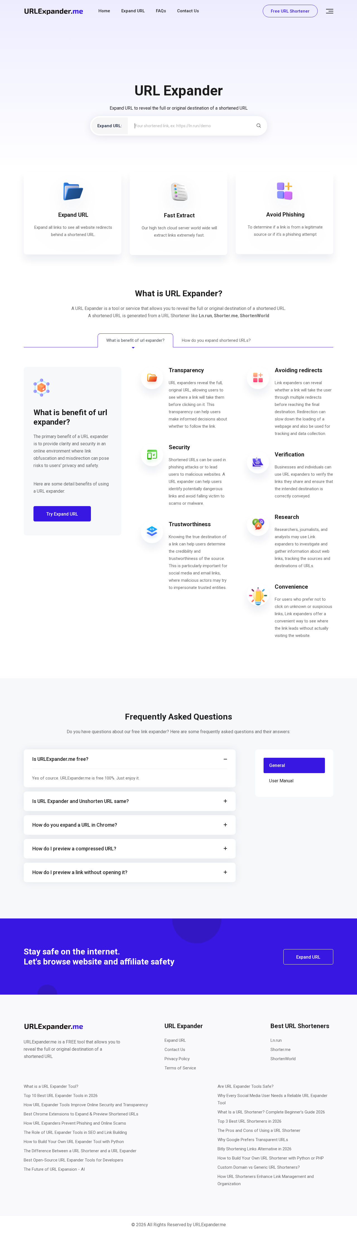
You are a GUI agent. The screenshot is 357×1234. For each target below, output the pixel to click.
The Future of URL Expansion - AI (54, 1169)
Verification (289, 454)
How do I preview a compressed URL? (74, 848)
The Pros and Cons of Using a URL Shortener (259, 1130)
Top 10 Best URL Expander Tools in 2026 (61, 1095)
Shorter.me (226, 315)
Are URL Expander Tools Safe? (246, 1086)
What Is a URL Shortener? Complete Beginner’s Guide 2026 (271, 1112)
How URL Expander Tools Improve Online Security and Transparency (86, 1104)
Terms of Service (180, 1068)
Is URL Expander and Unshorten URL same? (80, 801)
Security (179, 447)
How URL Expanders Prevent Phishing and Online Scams (75, 1123)
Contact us (188, 10)
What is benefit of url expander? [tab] (135, 340)
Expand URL (133, 10)
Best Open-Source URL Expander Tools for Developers (73, 1160)
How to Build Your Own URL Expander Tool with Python (74, 1141)
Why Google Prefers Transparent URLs (253, 1139)
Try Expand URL (62, 514)
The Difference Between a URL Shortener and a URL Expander (80, 1150)
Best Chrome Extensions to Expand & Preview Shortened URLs (81, 1114)
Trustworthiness (190, 524)
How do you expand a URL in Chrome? (74, 825)
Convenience (291, 586)
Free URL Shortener (290, 11)
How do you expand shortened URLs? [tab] (216, 340)
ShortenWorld (254, 315)
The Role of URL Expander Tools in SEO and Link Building (75, 1132)
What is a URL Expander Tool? (51, 1086)
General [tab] (277, 765)
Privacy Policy (177, 1058)
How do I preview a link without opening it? (79, 872)
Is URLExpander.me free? (60, 759)
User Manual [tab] (281, 780)
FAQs (161, 10)
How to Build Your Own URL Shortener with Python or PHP (271, 1158)
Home (104, 10)
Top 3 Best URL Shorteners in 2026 (249, 1121)
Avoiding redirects (298, 370)
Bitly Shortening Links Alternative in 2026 (254, 1148)
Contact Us (175, 1049)
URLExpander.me (209, 1224)
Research (287, 517)
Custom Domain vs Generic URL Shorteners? (259, 1167)
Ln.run (205, 315)
